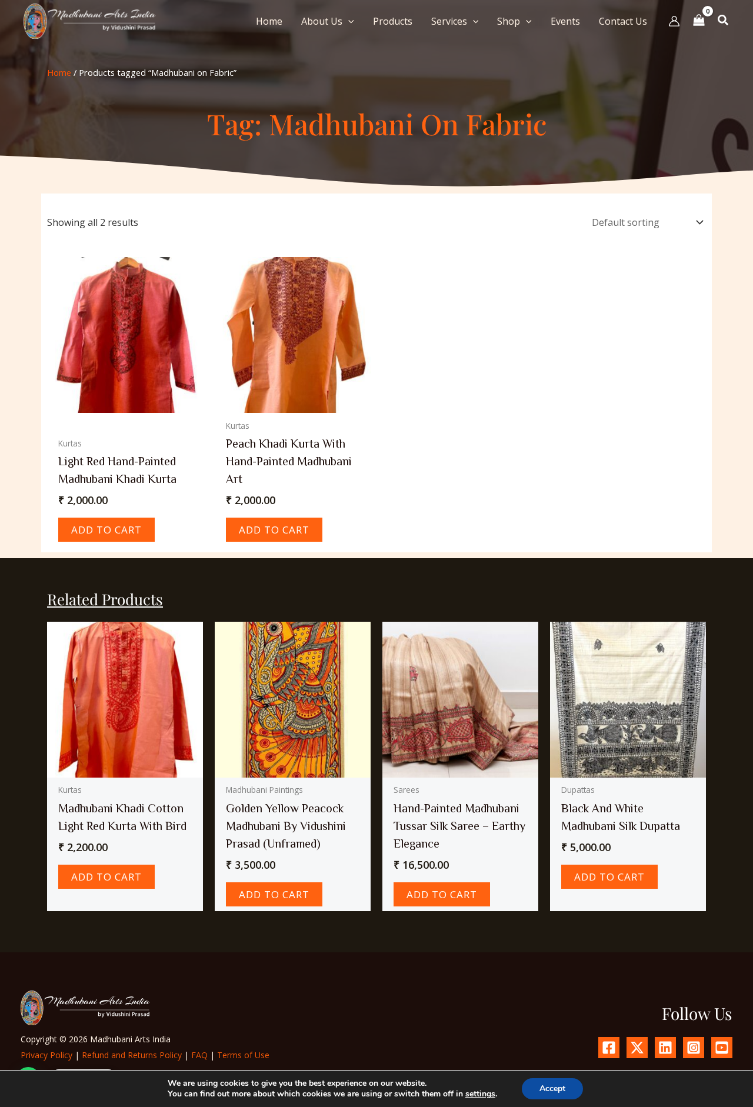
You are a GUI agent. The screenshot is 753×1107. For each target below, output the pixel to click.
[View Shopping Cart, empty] (699, 21)
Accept (552, 1088)
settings (480, 1094)
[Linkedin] (665, 1047)
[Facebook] (608, 1047)
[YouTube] (721, 1047)
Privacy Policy (46, 1055)
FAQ (199, 1055)
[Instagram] (693, 1047)
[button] (348, 21)
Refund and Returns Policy (132, 1055)
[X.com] (637, 1047)
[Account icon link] (674, 21)
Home (59, 72)
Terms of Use (243, 1055)
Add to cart (106, 529)
